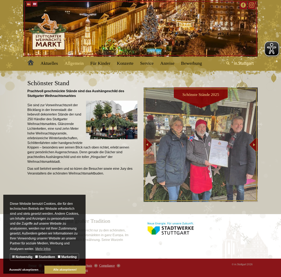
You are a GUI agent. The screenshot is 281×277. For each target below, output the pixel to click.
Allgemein (74, 63)
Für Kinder (100, 63)
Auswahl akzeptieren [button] (23, 269)
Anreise (167, 63)
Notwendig (24, 257)
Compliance (107, 265)
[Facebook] (243, 5)
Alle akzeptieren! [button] (65, 269)
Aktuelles (49, 63)
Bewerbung (191, 63)
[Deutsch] (28, 4)
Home (28, 61)
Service (147, 63)
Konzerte (125, 63)
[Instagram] (251, 5)
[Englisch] (34, 4)
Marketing (68, 257)
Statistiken (46, 257)
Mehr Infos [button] (43, 249)
